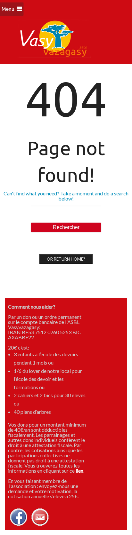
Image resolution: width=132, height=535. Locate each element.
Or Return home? (66, 259)
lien (79, 471)
